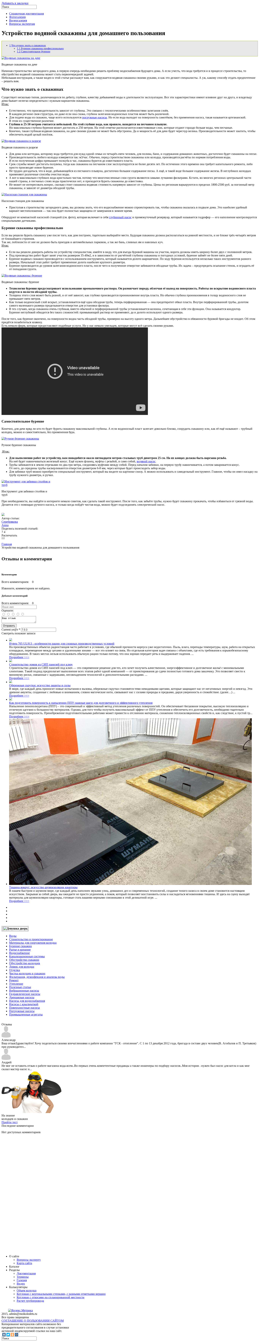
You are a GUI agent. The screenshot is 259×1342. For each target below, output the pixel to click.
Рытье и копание (20, 949)
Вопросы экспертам (22, 23)
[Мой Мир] (16, 1334)
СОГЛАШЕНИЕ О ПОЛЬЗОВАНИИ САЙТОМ (33, 1320)
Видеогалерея (18, 20)
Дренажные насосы (21, 997)
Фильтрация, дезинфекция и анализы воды (37, 977)
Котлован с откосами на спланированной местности (50, 1297)
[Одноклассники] (12, 1334)
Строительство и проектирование (31, 939)
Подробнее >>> (19, 657)
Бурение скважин (20, 946)
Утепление (16, 983)
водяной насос (146, 461)
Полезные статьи (20, 987)
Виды (12, 936)
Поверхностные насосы (24, 1007)
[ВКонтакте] (4, 1334)
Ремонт (14, 980)
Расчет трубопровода (30, 1300)
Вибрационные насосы (24, 990)
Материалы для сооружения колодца (33, 942)
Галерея (22, 1280)
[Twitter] (8, 1334)
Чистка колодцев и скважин (27, 973)
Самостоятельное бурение (33, 51)
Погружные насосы (22, 1011)
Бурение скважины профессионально (40, 48)
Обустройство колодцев (24, 963)
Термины (23, 1276)
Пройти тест (10, 1122)
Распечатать (9, 535)
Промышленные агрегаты (26, 1014)
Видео (21, 1283)
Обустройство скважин (24, 959)
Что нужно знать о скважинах (27, 45)
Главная (7, 544)
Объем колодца (26, 1290)
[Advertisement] (30, 1194)
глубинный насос (120, 217)
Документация (26, 1273)
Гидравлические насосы (24, 994)
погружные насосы (94, 117)
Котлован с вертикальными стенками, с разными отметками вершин (61, 1293)
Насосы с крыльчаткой (23, 1004)
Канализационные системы (27, 956)
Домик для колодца (21, 966)
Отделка (14, 970)
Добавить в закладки (15, 3)
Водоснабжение (19, 953)
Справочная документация (26, 13)
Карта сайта (24, 1263)
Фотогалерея (17, 17)
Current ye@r (11, 629)
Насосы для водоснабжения (27, 1000)
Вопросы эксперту (29, 1259)
